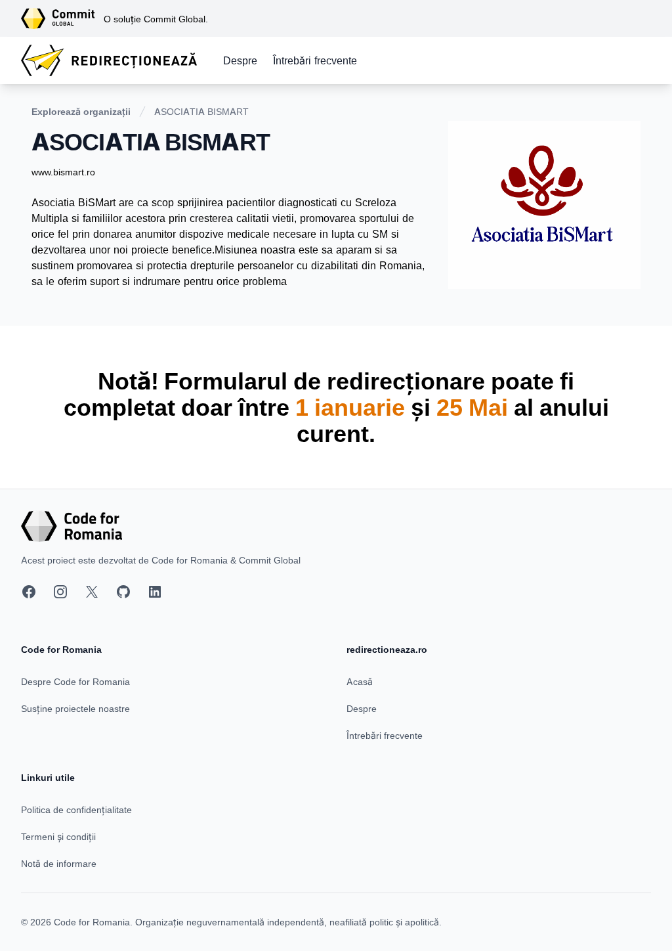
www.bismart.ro (63, 171)
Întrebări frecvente (315, 60)
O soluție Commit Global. (156, 18)
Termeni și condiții (58, 836)
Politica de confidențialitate (76, 809)
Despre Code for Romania (75, 681)
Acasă (359, 681)
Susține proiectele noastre (75, 708)
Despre (240, 60)
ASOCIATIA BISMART (201, 111)
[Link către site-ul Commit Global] (62, 18)
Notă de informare (58, 863)
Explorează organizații (81, 111)
